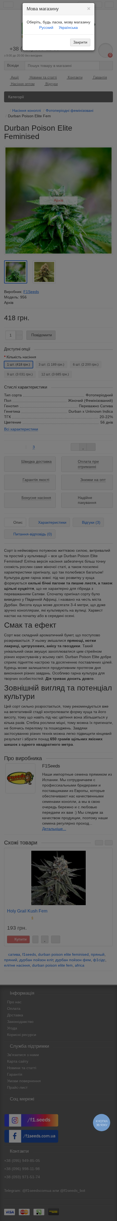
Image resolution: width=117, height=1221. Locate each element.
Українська (68, 27)
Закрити (80, 42)
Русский (46, 27)
